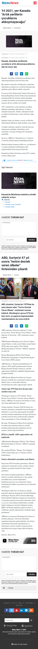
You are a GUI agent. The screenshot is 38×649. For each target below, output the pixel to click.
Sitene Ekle (19, 605)
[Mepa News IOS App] (27, 625)
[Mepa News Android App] (10, 625)
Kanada (7, 202)
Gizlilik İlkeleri (29, 603)
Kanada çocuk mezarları (13, 204)
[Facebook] (11, 73)
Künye (14, 603)
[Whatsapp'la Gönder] (26, 73)
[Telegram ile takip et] (26, 610)
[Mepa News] (10, 3)
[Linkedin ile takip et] (21, 610)
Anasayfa (6, 603)
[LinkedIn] (21, 73)
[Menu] (35, 3)
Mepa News (7, 28)
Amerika (17, 28)
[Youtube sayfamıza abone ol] (16, 610)
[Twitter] (16, 73)
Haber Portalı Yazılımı (20, 644)
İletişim (20, 603)
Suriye (16, 275)
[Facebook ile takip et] (6, 610)
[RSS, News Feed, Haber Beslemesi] (31, 610)
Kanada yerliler (10, 207)
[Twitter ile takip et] (11, 610)
